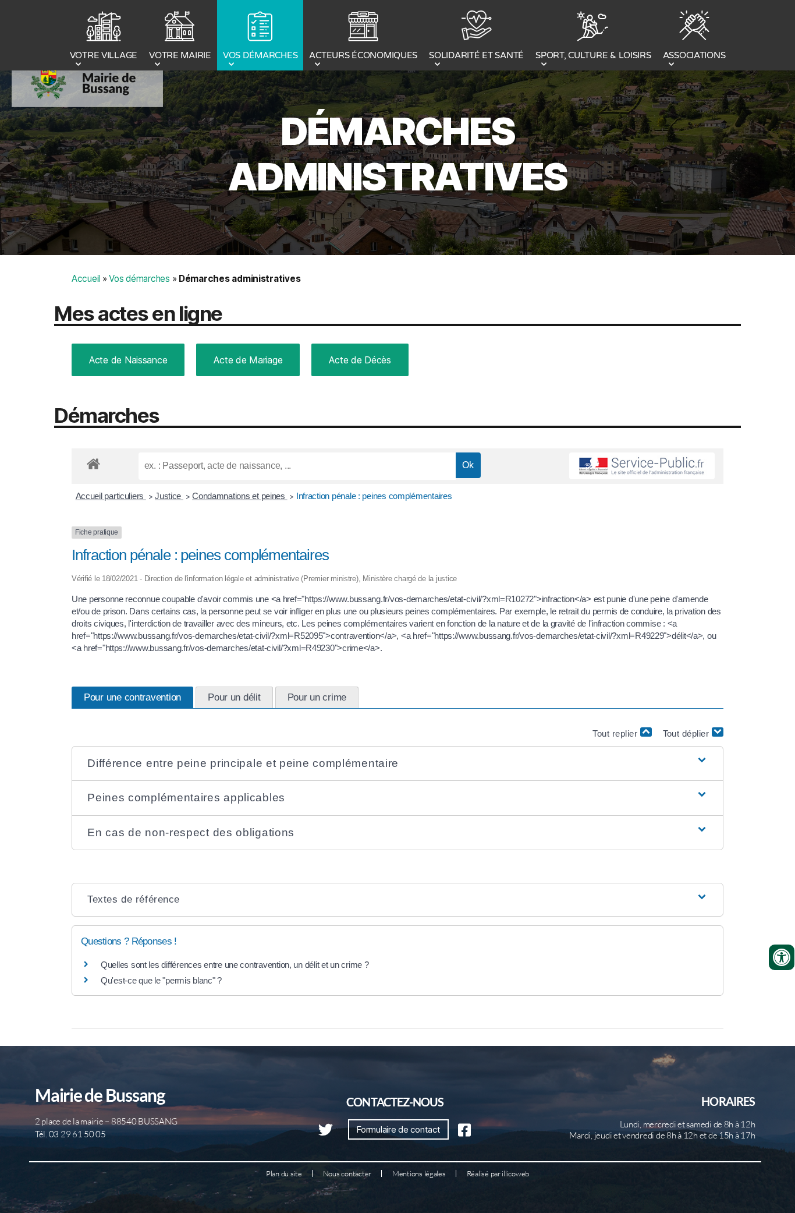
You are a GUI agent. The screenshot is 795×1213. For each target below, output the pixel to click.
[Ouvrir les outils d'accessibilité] (781, 957)
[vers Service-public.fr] (642, 465)
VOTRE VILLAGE (104, 55)
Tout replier (616, 733)
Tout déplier (687, 733)
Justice (169, 496)
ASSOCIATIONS (694, 55)
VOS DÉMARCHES (260, 55)
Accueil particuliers (111, 496)
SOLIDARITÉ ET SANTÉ (476, 55)
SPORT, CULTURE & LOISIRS (593, 55)
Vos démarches (139, 278)
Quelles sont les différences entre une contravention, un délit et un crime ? (234, 965)
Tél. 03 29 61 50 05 (70, 1134)
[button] (397, 764)
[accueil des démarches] (93, 461)
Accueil (86, 278)
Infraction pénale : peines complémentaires (374, 496)
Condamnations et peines (240, 496)
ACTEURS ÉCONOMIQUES (363, 55)
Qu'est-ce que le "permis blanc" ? (161, 980)
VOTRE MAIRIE (180, 55)
